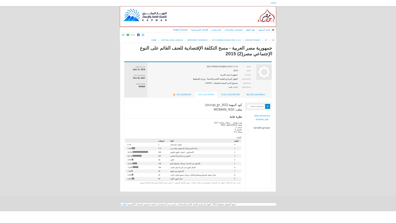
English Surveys (180, 30)
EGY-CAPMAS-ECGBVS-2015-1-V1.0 (226, 40)
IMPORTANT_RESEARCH (197, 40)
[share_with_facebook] (138, 35)
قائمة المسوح (264, 30)
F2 (266, 40)
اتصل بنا (123, 204)
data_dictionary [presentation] (206, 94)
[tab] (255, 95)
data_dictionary (262, 115)
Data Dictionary (252, 40)
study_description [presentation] (230, 94)
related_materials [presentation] (256, 94)
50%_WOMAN (262, 119)
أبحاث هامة (233, 87)
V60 (273, 40)
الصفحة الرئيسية (273, 30)
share (132, 35)
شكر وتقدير (216, 30)
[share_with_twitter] (143, 35)
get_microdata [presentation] (183, 94)
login (273, 3)
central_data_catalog (172, 40)
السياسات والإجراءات (233, 30)
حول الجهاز (250, 30)
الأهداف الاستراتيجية (199, 30)
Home (153, 40)
